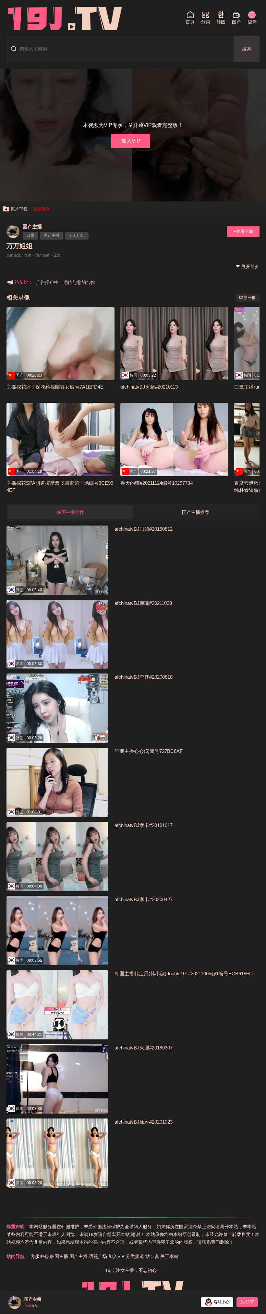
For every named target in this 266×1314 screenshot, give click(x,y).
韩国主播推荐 (70, 512)
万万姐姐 (77, 235)
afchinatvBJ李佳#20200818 (144, 677)
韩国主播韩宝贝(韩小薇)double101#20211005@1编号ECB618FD (184, 973)
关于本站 (169, 1256)
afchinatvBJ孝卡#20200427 (144, 899)
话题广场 (98, 1256)
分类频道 (135, 1256)
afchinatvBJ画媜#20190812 (144, 529)
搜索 (246, 48)
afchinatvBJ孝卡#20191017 (144, 825)
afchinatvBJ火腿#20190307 (144, 1047)
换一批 (249, 297)
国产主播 (32, 226)
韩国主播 (59, 1256)
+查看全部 (243, 231)
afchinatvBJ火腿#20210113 (149, 387)
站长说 (152, 1256)
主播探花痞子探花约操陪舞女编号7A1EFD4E (54, 387)
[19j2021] (65, 17)
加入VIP (130, 141)
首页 (27, 255)
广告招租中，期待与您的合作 (65, 282)
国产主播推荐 (195, 512)
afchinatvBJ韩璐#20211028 (143, 603)
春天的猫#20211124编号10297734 (156, 483)
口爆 (30, 235)
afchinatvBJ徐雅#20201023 (144, 1122)
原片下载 (19, 209)
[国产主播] (12, 231)
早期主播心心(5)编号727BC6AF (149, 751)
